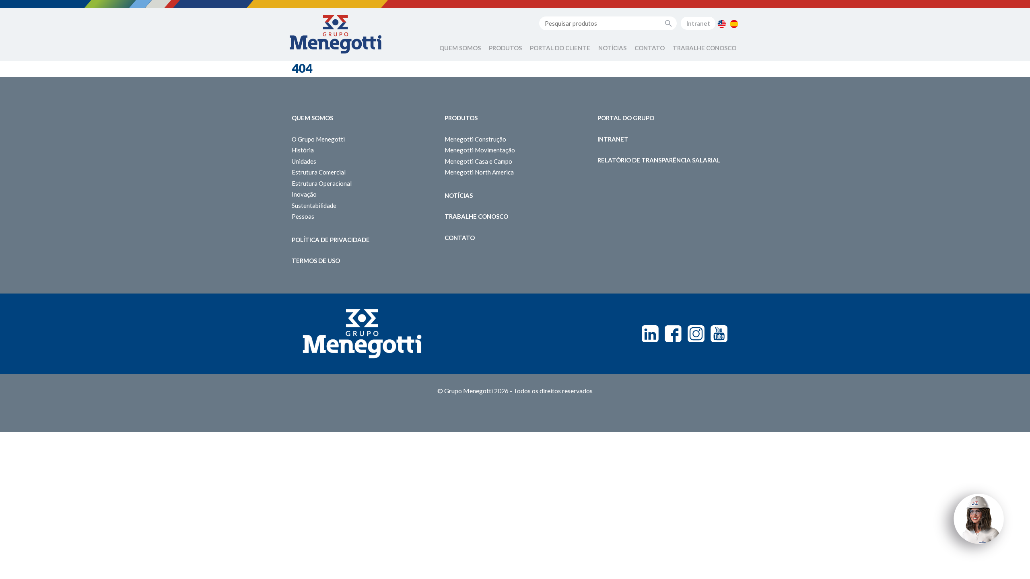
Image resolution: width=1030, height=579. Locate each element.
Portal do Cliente (560, 47)
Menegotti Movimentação (480, 150)
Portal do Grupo (625, 117)
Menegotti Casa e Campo (478, 161)
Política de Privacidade (331, 239)
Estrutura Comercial (319, 172)
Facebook (673, 333)
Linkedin (650, 333)
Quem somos (312, 117)
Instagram (696, 333)
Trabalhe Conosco (704, 47)
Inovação (304, 194)
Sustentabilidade (314, 205)
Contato (649, 47)
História (303, 150)
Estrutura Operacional (322, 183)
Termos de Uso (316, 260)
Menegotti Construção (475, 139)
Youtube (719, 333)
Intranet (698, 23)
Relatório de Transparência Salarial (658, 160)
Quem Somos (460, 47)
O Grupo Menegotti (318, 139)
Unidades (304, 161)
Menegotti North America (479, 172)
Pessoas (303, 216)
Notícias (612, 47)
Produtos (505, 47)
